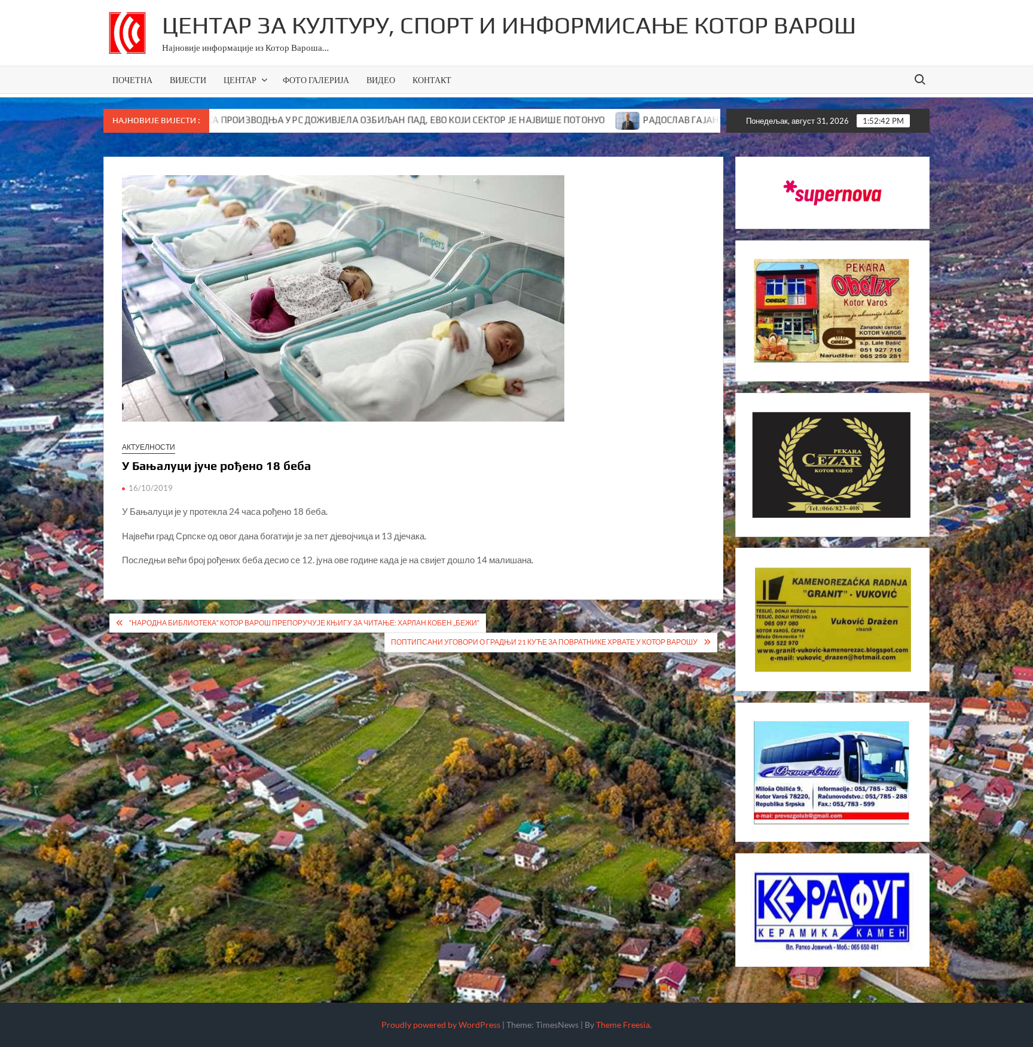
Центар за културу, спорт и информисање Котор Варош (509, 25)
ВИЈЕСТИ (188, 80)
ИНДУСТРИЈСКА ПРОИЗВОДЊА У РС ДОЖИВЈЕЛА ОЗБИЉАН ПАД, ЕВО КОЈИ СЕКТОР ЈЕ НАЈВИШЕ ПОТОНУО (304, 120)
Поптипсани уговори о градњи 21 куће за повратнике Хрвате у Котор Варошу (544, 641)
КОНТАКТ (431, 80)
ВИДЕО (380, 80)
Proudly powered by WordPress (440, 1024)
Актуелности (148, 446)
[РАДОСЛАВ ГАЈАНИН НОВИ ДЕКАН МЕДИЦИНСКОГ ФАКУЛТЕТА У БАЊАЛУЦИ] (554, 119)
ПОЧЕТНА (132, 80)
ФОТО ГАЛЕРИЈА (316, 80)
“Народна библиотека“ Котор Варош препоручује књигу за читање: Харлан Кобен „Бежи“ (304, 622)
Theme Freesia (623, 1024)
